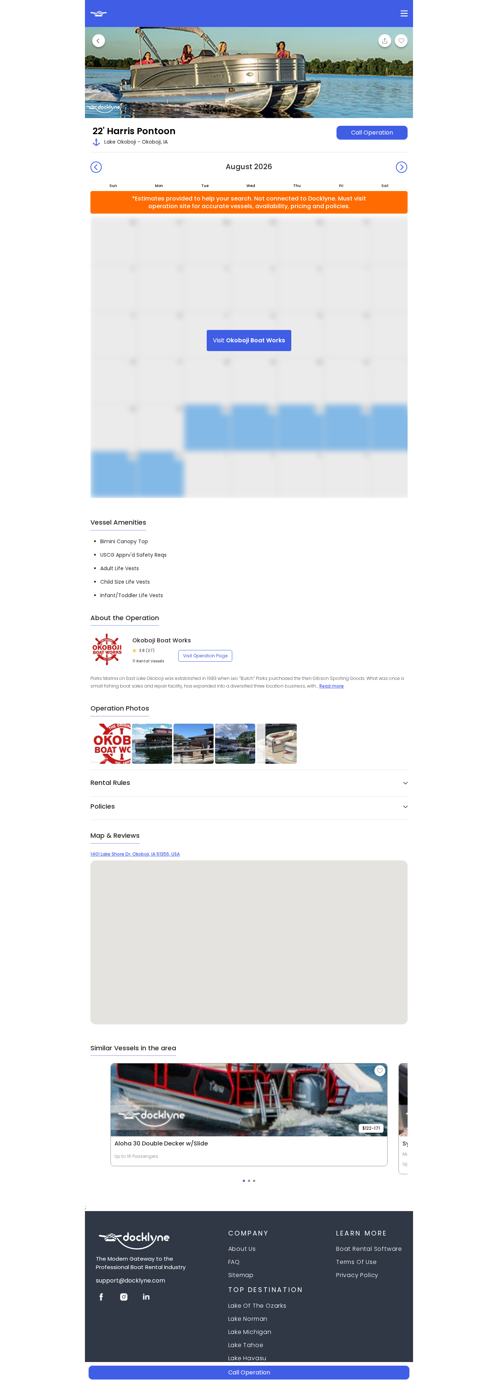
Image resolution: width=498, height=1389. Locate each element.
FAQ (234, 1262)
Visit (249, 340)
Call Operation (372, 132)
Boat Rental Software (369, 1249)
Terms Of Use (356, 1262)
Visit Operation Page (205, 656)
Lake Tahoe (246, 1345)
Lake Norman (248, 1319)
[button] (249, 784)
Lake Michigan (250, 1332)
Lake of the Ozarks (257, 1306)
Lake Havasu (247, 1358)
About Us (242, 1249)
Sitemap (241, 1275)
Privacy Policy (357, 1275)
